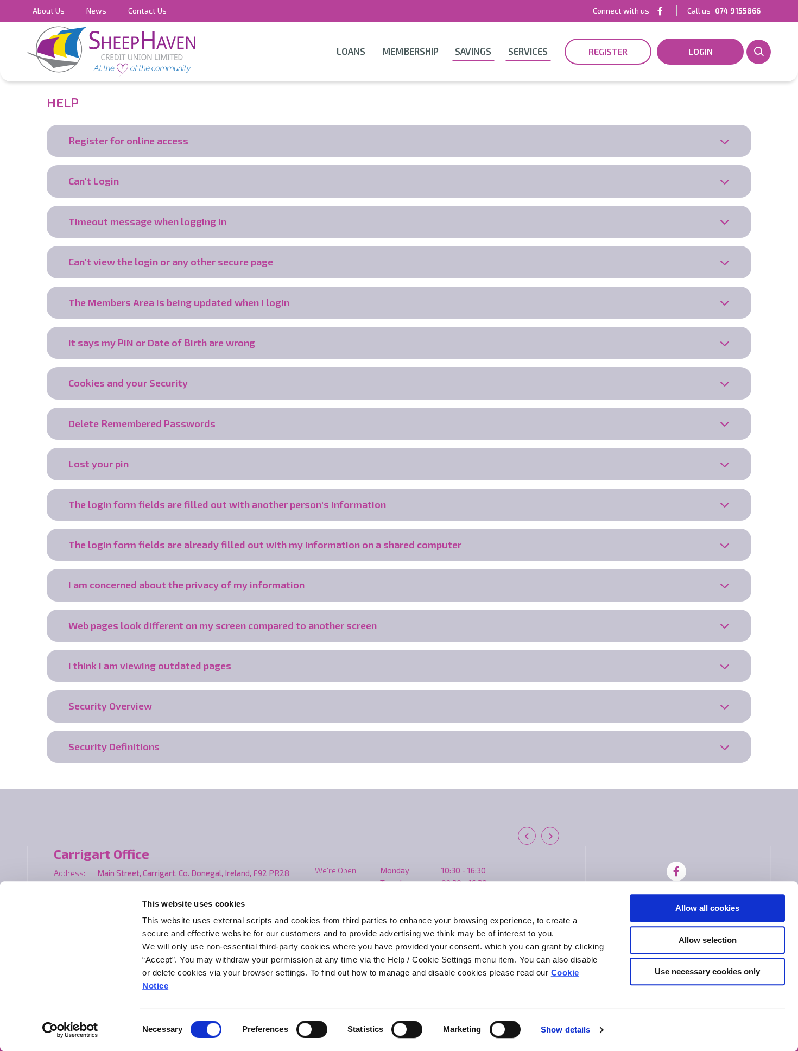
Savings (473, 51)
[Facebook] (660, 10)
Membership (410, 51)
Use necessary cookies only (707, 971)
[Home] (111, 51)
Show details (565, 1029)
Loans (351, 51)
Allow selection (708, 940)
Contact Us (147, 10)
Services (528, 51)
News (96, 10)
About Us (49, 10)
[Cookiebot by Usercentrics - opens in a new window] (70, 1030)
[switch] (311, 1029)
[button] (758, 52)
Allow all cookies (707, 908)
